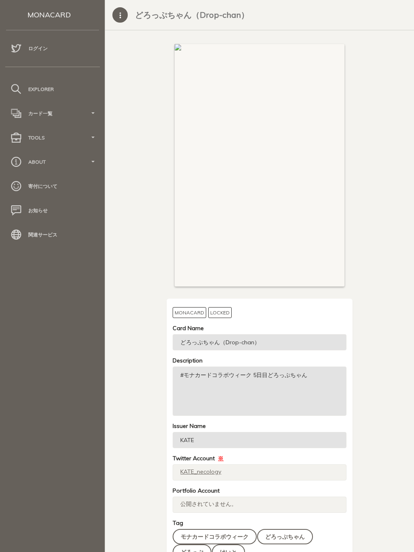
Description (188, 360)
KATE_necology (200, 471)
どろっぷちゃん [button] (285, 536)
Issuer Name (189, 426)
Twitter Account (198, 458)
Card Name (188, 328)
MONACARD (49, 14)
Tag (178, 523)
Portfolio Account (196, 490)
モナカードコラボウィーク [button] (215, 536)
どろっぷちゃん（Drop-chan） (192, 15)
